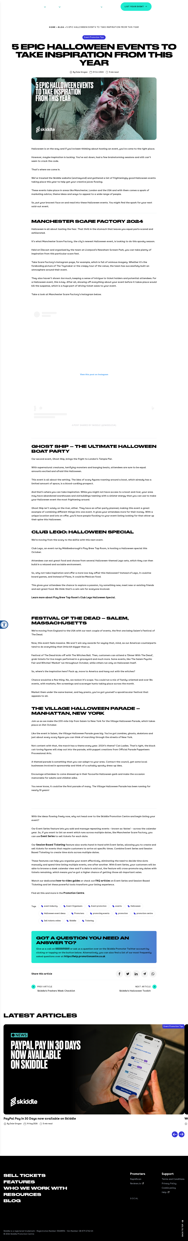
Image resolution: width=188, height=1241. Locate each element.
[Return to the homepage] (13, 6)
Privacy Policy (169, 1183)
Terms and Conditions (173, 1179)
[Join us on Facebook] (132, 1205)
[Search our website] (181, 6)
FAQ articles (102, 880)
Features (53, 6)
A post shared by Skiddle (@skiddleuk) (94, 425)
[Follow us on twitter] (138, 1205)
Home (52, 27)
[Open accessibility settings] (4, 624)
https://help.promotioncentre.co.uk (84, 956)
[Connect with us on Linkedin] (143, 1205)
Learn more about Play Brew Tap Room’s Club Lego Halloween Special (73, 597)
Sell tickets (36, 6)
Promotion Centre (73, 893)
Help (164, 1192)
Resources (94, 6)
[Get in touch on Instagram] (149, 1205)
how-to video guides (68, 880)
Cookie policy (169, 1188)
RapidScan (135, 1179)
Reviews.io (135, 1183)
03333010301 (62, 948)
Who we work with (73, 6)
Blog (61, 27)
